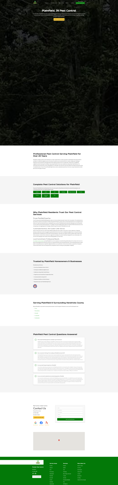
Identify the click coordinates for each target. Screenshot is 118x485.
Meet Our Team (61, 2)
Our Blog (79, 477)
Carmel (51, 479)
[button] (47, 2)
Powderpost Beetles (66, 479)
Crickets (64, 475)
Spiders (64, 467)
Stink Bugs (65, 471)
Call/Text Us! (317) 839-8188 (59, 19)
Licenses (72, 2)
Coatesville (37, 315)
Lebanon (51, 467)
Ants (64, 469)
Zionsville (51, 477)
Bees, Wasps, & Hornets (67, 473)
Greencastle (52, 483)
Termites (64, 477)
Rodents (64, 465)
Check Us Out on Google (81, 479)
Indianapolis (37, 317)
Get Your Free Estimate (36, 476)
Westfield (51, 481)
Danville (36, 313)
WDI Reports (65, 483)
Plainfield (51, 475)
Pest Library (79, 475)
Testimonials (79, 471)
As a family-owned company (38, 240)
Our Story (79, 467)
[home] (35, 2)
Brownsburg (37, 310)
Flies (64, 481)
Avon (36, 308)
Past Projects (79, 469)
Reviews (67, 2)
